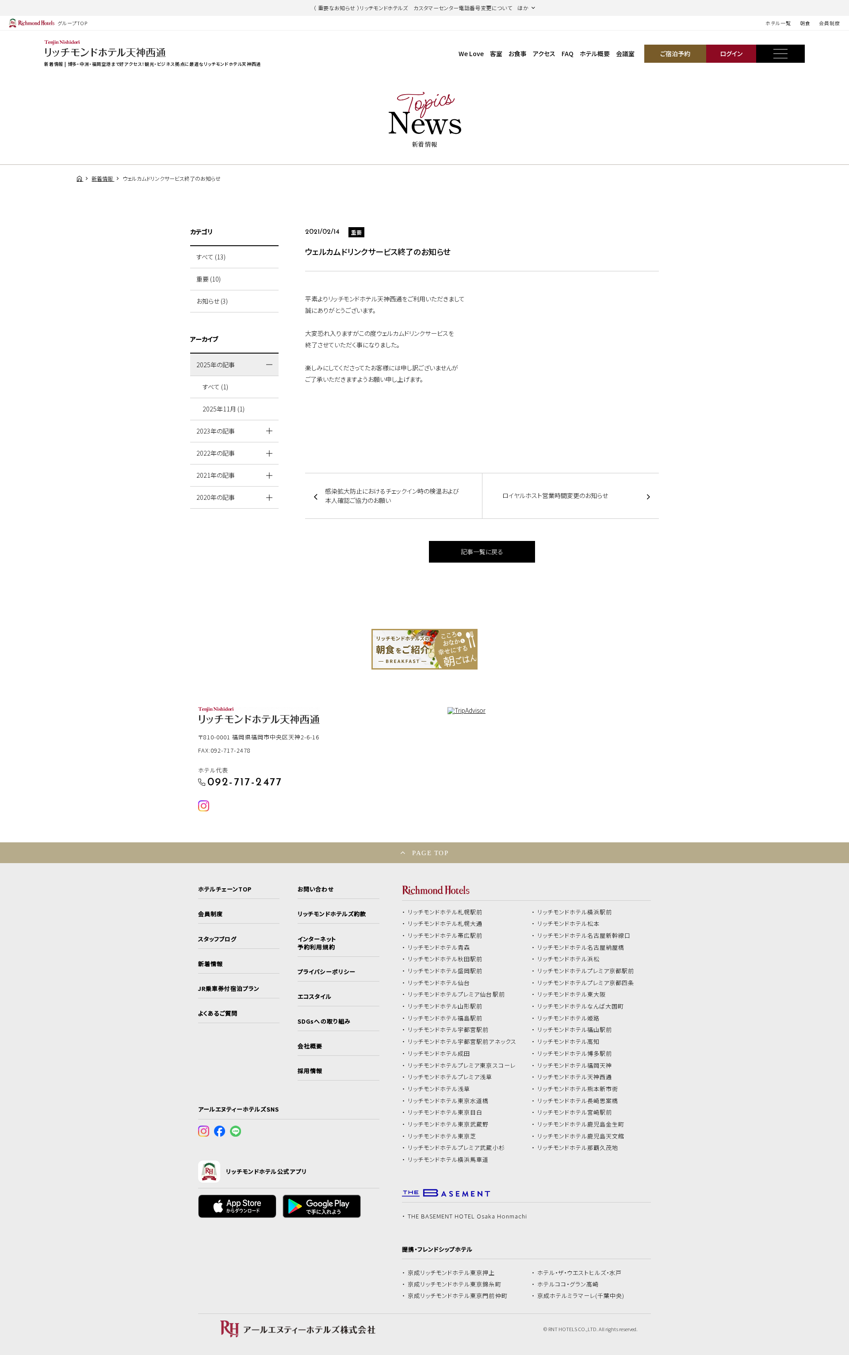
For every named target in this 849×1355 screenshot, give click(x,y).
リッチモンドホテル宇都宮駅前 (448, 1030)
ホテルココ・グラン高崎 (568, 1284)
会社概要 (310, 1046)
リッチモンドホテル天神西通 (574, 1077)
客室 (496, 53)
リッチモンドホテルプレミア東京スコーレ (462, 1066)
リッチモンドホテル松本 (568, 924)
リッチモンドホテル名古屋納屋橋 (581, 948)
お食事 (518, 53)
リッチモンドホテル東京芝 (442, 1136)
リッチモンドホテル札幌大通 (445, 924)
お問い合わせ (316, 889)
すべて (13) (211, 256)
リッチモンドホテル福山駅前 (574, 1030)
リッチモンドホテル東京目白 (445, 1112)
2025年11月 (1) (224, 408)
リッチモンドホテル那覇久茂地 (578, 1148)
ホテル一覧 (778, 23)
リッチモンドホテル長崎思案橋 (578, 1101)
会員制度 (829, 23)
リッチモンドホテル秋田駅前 (445, 959)
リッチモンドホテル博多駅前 (574, 1054)
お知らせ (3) (212, 301)
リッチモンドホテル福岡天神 (574, 1066)
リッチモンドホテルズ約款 (332, 914)
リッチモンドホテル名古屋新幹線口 (584, 936)
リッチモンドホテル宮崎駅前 (574, 1112)
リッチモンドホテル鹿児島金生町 (581, 1124)
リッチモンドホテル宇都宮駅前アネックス (462, 1042)
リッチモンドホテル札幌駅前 (445, 912)
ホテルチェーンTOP (225, 889)
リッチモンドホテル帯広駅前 (445, 936)
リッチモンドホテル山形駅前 (445, 1006)
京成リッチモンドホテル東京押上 (451, 1273)
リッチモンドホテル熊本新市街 (578, 1089)
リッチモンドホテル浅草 (439, 1089)
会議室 (625, 53)
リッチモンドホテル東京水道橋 (448, 1101)
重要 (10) (208, 278)
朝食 (805, 23)
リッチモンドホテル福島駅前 (445, 1018)
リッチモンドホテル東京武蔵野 (448, 1124)
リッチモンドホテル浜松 (568, 959)
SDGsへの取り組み (324, 1021)
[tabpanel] (424, 649)
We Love (471, 53)
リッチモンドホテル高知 (568, 1042)
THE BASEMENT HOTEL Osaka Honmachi (467, 1216)
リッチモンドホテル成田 (439, 1054)
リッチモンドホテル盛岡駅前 (445, 971)
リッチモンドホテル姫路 (568, 1018)
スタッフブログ (217, 939)
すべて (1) (215, 386)
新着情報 (210, 964)
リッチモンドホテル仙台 (439, 983)
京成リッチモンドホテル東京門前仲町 (458, 1296)
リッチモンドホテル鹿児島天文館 (581, 1136)
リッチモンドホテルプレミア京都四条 (586, 983)
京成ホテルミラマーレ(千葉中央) (581, 1296)
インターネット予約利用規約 (317, 943)
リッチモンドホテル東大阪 (571, 994)
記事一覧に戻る (482, 551)
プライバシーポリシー (326, 972)
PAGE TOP (430, 852)
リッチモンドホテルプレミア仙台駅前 (456, 994)
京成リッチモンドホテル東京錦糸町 (454, 1284)
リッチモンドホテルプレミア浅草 (450, 1077)
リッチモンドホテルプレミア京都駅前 (586, 971)
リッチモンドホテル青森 (439, 948)
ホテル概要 (595, 53)
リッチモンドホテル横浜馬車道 (448, 1160)
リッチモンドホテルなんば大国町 (580, 1006)
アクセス (544, 53)
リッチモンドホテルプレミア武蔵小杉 (456, 1148)
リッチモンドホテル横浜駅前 (574, 912)
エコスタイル (314, 997)
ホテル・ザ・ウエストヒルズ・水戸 (579, 1273)
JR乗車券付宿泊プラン (229, 989)
